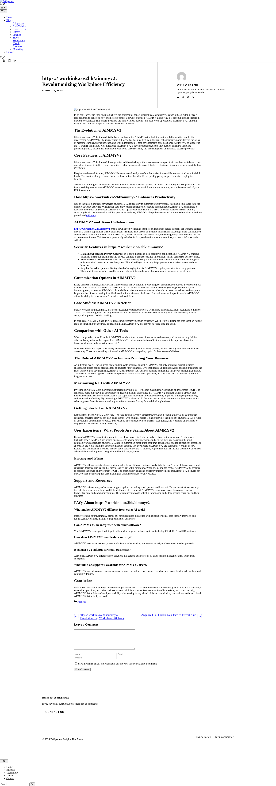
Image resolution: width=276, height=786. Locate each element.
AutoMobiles (19, 26)
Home (9, 17)
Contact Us (54, 712)
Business (17, 46)
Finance (17, 34)
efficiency (91, 215)
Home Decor (19, 29)
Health (16, 43)
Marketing (18, 49)
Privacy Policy (203, 736)
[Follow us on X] (4, 60)
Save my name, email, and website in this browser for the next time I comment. (117, 663)
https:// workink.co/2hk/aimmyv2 (92, 228)
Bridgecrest (18, 23)
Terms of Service (224, 736)
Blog (8, 20)
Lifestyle (17, 31)
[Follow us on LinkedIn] (14, 60)
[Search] (32, 784)
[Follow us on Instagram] (9, 60)
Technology (19, 40)
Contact (10, 52)
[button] (2, 4)
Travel (16, 37)
